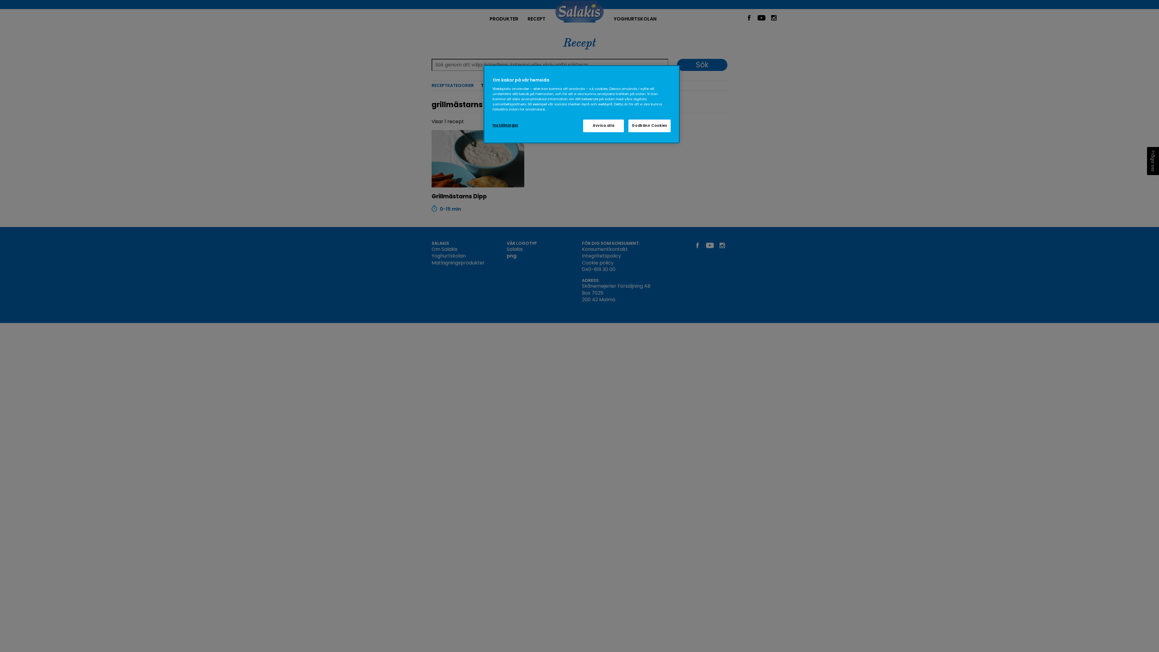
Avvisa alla (603, 125)
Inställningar (505, 125)
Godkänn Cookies (649, 125)
